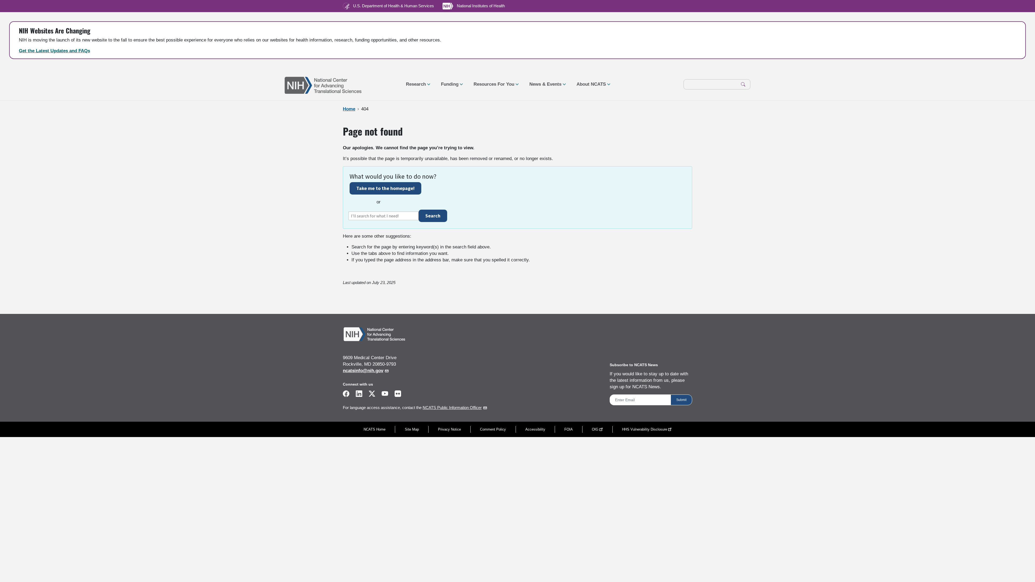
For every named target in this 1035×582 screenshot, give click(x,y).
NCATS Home (374, 429)
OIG (595, 429)
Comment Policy (493, 429)
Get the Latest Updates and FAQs (54, 50)
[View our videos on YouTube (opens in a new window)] (385, 394)
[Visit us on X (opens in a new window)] (372, 394)
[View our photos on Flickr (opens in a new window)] (398, 393)
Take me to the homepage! (385, 188)
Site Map (412, 429)
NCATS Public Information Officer (452, 408)
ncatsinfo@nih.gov (363, 370)
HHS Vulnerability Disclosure (644, 429)
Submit (681, 400)
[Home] (323, 84)
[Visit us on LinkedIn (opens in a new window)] (359, 394)
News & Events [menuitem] (543, 86)
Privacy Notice (449, 429)
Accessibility (535, 429)
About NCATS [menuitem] (589, 86)
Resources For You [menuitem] (491, 86)
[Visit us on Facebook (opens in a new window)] (346, 394)
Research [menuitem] (414, 86)
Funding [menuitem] (447, 86)
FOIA (568, 429)
